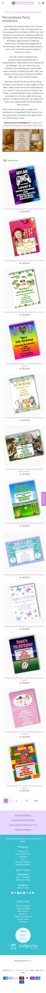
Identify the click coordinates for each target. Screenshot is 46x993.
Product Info (23, 851)
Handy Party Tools (23, 854)
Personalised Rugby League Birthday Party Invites (24, 679)
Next (36, 801)
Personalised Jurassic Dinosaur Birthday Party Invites (24, 470)
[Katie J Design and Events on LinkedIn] (21, 893)
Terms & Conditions (23, 862)
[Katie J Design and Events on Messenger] (24, 893)
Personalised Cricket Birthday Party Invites (24, 523)
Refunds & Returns (23, 864)
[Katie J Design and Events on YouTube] (33, 893)
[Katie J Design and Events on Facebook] (15, 893)
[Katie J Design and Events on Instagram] (18, 893)
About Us (23, 914)
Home (7, 12)
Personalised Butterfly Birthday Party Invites (24, 626)
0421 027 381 (23, 888)
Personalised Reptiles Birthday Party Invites (24, 312)
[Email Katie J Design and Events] (12, 893)
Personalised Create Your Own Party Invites (24, 260)
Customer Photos (23, 908)
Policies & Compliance (23, 916)
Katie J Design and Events (19, 970)
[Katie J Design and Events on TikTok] (30, 893)
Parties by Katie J (23, 906)
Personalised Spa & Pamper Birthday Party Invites (24, 733)
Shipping (23, 856)
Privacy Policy (23, 919)
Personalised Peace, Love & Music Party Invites (24, 364)
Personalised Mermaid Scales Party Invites (24, 574)
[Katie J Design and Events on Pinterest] (27, 893)
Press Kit (23, 922)
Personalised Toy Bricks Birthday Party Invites (24, 787)
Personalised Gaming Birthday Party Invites (24, 209)
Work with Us (23, 911)
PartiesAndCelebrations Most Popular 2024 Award (23, 840)
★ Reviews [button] (43, 499)
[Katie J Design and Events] (23, 3)
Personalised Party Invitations (27, 12)
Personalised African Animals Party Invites (24, 417)
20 (26, 801)
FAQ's (23, 859)
